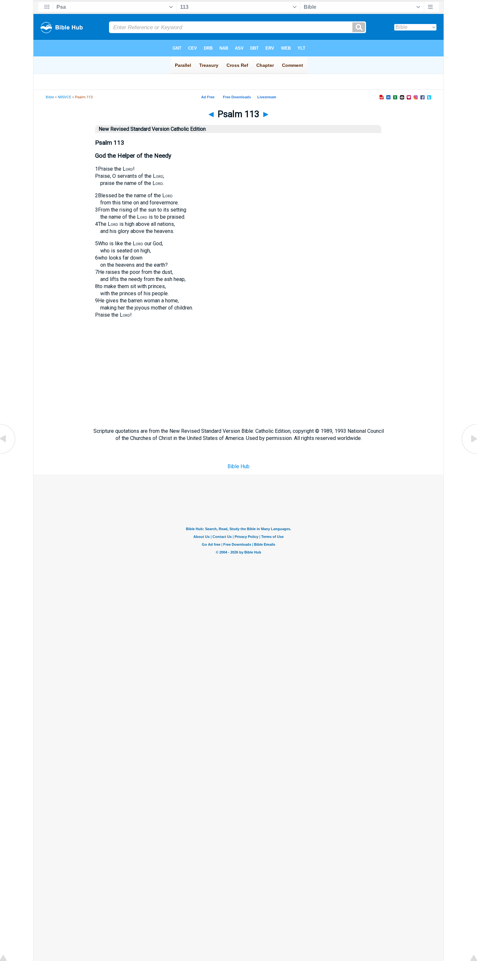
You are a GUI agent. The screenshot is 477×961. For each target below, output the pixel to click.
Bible (50, 97)
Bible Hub (238, 466)
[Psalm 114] (469, 453)
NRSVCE (64, 97)
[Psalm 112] (8, 453)
